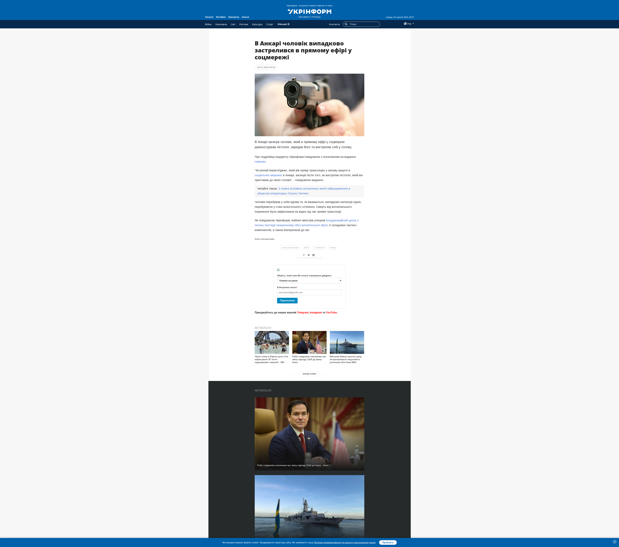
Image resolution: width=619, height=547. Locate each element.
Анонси (245, 17)
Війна (208, 24)
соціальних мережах (268, 175)
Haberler (260, 161)
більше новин (309, 374)
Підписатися (287, 300)
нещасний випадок (290, 247)
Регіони (243, 24)
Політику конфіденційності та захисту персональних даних (345, 542)
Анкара (332, 247)
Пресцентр (233, 17)
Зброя (306, 247)
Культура (257, 24)
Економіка (221, 24)
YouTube (331, 312)
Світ (233, 24)
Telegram (302, 312)
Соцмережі (319, 247)
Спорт (269, 24)
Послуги (209, 17)
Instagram (316, 312)
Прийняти (387, 542)
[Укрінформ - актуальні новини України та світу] (309, 11)
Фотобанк (221, 17)
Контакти (334, 24)
